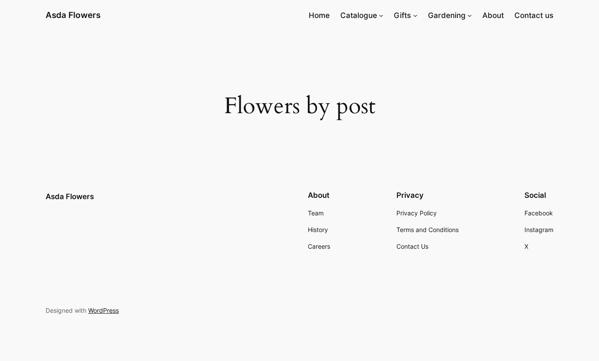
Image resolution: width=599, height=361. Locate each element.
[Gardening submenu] (469, 15)
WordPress (103, 310)
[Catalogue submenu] (381, 15)
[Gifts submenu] (415, 15)
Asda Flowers (73, 15)
